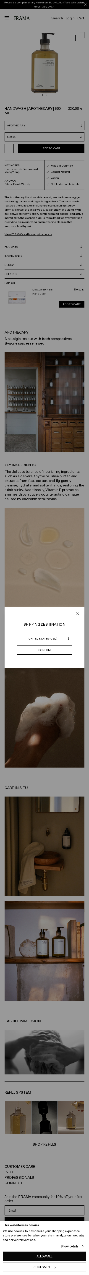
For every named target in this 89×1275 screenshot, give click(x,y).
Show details (69, 1246)
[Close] (77, 613)
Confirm (44, 650)
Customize (42, 1267)
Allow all (44, 1256)
